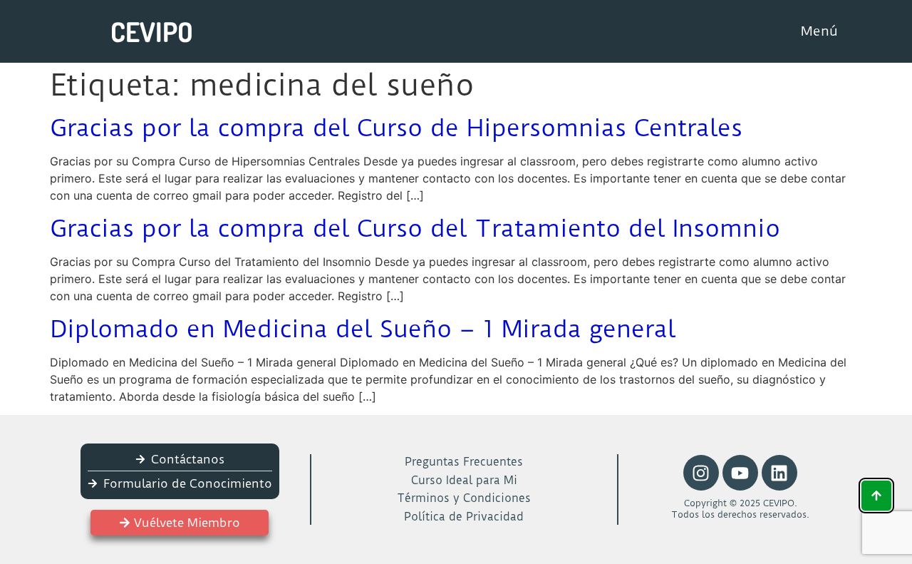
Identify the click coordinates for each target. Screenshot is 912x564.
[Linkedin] (779, 473)
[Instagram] (701, 473)
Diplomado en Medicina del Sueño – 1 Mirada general (362, 328)
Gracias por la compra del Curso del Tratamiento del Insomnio (415, 228)
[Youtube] (740, 473)
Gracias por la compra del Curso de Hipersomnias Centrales (396, 127)
